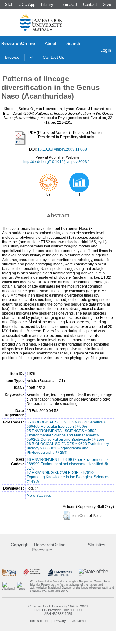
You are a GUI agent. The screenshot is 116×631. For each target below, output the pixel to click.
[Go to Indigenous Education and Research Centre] (9, 586)
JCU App (27, 4)
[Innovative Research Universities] (32, 572)
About (50, 43)
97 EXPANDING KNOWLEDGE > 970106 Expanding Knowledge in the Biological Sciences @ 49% (68, 476)
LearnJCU (68, 4)
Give (107, 4)
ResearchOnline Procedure (49, 547)
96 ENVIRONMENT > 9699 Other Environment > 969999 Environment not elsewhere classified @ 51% (67, 463)
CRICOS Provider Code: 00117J (58, 610)
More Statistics (39, 495)
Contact (90, 4)
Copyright (20, 544)
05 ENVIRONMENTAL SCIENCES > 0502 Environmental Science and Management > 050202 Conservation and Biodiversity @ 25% (65, 435)
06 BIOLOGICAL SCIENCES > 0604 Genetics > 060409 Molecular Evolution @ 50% (66, 424)
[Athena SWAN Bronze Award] (8, 572)
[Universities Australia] (60, 572)
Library (47, 4)
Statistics (96, 544)
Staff (9, 4)
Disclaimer (79, 621)
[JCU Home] (41, 21)
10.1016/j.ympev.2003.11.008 (62, 149)
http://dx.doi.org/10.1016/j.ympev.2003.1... (58, 162)
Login (105, 50)
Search (73, 43)
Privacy (60, 621)
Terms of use (39, 621)
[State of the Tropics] (96, 572)
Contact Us (53, 57)
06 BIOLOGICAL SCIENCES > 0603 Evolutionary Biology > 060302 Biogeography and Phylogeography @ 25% (68, 448)
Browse (12, 57)
